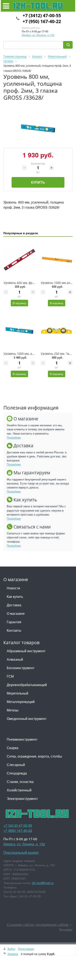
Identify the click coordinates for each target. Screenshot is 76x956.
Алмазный (15, 659)
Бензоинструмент (20, 667)
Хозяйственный (19, 790)
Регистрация (26, 949)
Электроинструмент (22, 798)
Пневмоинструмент (22, 739)
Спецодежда (17, 773)
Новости (13, 588)
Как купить (15, 596)
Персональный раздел (21, 852)
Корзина (13, 954)
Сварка (12, 747)
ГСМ (10, 676)
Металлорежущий (21, 701)
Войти (11, 949)
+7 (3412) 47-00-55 (42, 15)
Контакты (14, 630)
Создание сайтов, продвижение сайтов (37, 924)
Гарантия (14, 621)
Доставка (14, 604)
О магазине (16, 613)
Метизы (13, 710)
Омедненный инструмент (26, 718)
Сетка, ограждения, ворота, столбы (34, 756)
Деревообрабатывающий (27, 684)
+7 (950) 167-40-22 (42, 21)
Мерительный (17, 693)
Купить (38, 182)
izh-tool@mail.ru (43, 883)
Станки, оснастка (20, 781)
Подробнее (14, 437)
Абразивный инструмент (26, 650)
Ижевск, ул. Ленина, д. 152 (38, 35)
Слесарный (16, 764)
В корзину (19, 303)
